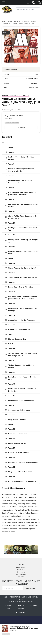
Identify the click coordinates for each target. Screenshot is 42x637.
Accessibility (21, 612)
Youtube (21, 572)
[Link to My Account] (34, 3)
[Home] (7, 9)
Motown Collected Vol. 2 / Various (18, 21)
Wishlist (22, 127)
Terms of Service (21, 607)
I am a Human (30, 588)
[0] (40, 3)
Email (21, 577)
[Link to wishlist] (28, 3)
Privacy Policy (8, 607)
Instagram (22, 574)
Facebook (22, 567)
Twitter (22, 570)
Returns (33, 606)
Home (3, 21)
